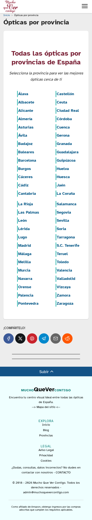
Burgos (24, 168)
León (22, 220)
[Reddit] (67, 338)
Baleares (26, 152)
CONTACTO (63, 472)
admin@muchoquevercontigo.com (46, 492)
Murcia (24, 270)
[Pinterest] (32, 338)
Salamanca (66, 204)
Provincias (46, 435)
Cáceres (25, 176)
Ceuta (62, 102)
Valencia (64, 270)
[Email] (55, 338)
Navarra (25, 278)
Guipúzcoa (66, 160)
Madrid (24, 245)
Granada (64, 143)
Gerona (63, 135)
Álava (23, 94)
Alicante (25, 110)
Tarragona (66, 237)
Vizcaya (64, 287)
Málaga (24, 253)
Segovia (64, 212)
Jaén (61, 185)
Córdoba (64, 119)
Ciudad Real (68, 110)
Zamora (63, 295)
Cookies (46, 460)
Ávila (22, 135)
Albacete (26, 102)
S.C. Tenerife (68, 245)
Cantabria (27, 193)
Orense (24, 287)
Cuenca (63, 127)
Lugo (22, 237)
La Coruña (66, 193)
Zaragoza (65, 303)
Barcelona (27, 160)
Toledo (63, 262)
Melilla (24, 262)
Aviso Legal (46, 450)
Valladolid (66, 278)
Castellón (65, 94)
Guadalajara (68, 152)
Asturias (26, 127)
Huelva (63, 168)
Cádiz (23, 185)
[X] (20, 338)
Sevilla (63, 220)
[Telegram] (44, 338)
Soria (61, 228)
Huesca (63, 176)
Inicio (46, 425)
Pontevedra (28, 303)
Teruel (62, 253)
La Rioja (25, 204)
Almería (25, 119)
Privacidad (46, 455)
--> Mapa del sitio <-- (46, 407)
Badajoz (25, 143)
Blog (46, 430)
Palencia (25, 295)
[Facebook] (8, 338)
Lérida (24, 228)
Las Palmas (28, 212)
